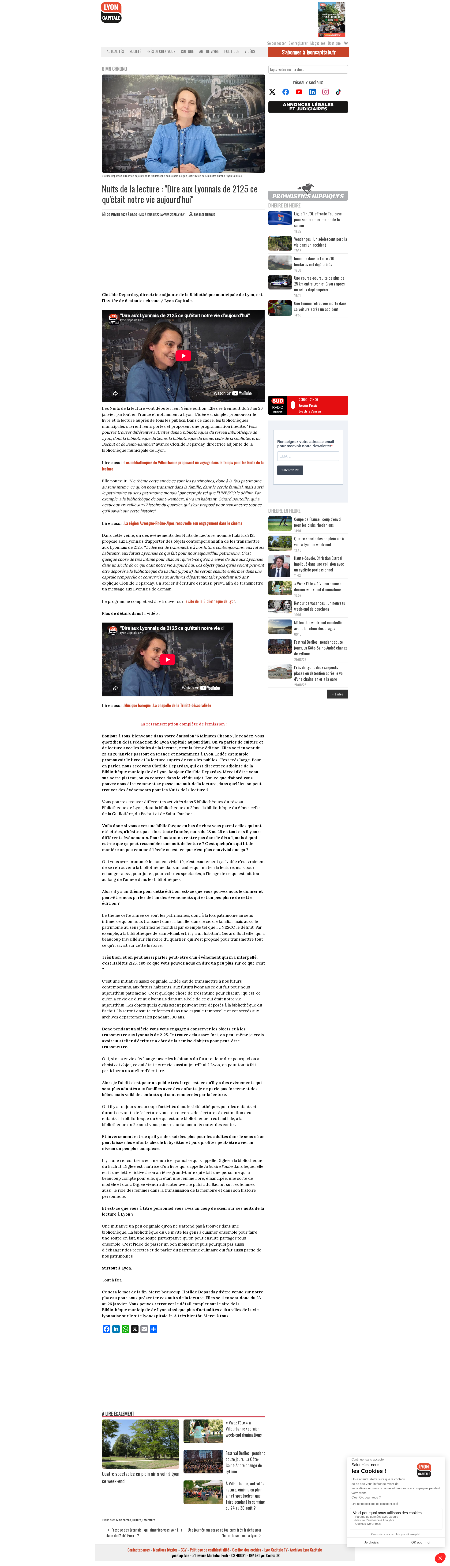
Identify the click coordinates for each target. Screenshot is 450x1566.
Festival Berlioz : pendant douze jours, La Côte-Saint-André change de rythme (245, 1462)
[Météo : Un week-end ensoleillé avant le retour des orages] (280, 627)
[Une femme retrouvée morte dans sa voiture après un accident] (280, 308)
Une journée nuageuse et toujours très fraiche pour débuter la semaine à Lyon (225, 1532)
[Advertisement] (183, 255)
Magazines (317, 43)
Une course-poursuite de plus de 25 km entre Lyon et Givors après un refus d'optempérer (319, 284)
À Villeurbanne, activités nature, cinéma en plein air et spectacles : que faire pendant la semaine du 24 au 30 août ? (245, 1495)
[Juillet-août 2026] (331, 19)
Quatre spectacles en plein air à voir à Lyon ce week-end (319, 541)
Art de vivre (209, 51)
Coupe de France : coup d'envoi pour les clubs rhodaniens (317, 522)
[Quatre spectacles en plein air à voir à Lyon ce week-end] (140, 1467)
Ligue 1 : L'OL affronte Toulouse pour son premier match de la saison (318, 219)
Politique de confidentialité (209, 1550)
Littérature (148, 1519)
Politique (231, 51)
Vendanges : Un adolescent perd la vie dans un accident (320, 242)
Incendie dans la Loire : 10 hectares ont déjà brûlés (314, 261)
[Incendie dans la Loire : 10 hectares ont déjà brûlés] (280, 263)
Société (135, 51)
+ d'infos (337, 693)
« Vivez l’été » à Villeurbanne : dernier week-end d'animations (244, 1429)
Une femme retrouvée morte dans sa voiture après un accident (320, 306)
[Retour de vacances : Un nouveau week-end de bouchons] (280, 607)
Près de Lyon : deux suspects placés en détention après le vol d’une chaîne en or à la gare (319, 673)
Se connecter (276, 43)
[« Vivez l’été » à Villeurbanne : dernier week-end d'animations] (203, 1441)
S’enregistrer (298, 43)
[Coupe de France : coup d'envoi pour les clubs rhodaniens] (280, 524)
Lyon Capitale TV (276, 1550)
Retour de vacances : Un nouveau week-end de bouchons (319, 606)
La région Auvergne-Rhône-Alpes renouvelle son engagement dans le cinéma (183, 523)
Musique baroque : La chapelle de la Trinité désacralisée (167, 705)
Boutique (334, 43)
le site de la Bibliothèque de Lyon (209, 601)
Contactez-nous (139, 1550)
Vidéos (250, 51)
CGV (184, 1550)
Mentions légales (165, 1550)
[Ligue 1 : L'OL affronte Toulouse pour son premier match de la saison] (280, 219)
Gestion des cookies (246, 1550)
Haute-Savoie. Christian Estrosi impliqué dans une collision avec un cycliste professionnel (319, 564)
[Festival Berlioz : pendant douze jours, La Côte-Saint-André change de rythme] (203, 1472)
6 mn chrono (123, 1519)
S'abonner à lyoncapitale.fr (309, 52)
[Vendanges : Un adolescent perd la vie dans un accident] (280, 244)
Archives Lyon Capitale (306, 1550)
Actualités (115, 51)
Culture (187, 51)
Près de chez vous (160, 51)
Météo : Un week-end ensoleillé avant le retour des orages (318, 625)
